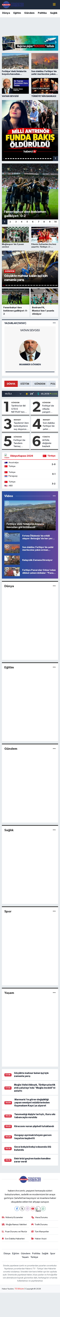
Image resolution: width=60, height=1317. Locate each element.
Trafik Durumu (41, 1224)
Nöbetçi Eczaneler (14, 1217)
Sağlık (53, 13)
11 (28, 158)
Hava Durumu (41, 1217)
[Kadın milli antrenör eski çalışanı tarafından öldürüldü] (30, 128)
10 (26, 158)
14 (36, 158)
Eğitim (17, 13)
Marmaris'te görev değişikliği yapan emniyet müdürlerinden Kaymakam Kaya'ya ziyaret (32, 1102)
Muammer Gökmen (30, 364)
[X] (22, 1208)
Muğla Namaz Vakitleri (16, 1224)
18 (45, 158)
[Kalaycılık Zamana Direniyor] (12, 560)
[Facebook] (17, 1208)
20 (50, 158)
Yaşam (9, 992)
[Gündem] (54, 749)
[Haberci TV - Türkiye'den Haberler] (13, 4)
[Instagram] (27, 1208)
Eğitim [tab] (25, 384)
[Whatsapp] (43, 1208)
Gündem (29, 13)
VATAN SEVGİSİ (30, 330)
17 (43, 158)
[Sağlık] (54, 830)
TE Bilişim (19, 1289)
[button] (56, 42)
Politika (42, 13)
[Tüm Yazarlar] (54, 323)
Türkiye (46, 437)
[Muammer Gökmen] (30, 350)
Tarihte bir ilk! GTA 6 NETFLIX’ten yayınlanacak (18, 409)
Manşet (17, 420)
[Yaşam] (54, 993)
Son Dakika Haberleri (15, 1239)
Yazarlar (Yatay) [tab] (15, 323)
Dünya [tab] (11, 384)
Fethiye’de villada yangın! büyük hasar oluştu (48, 409)
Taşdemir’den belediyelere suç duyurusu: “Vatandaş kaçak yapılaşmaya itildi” (21, 426)
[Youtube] (32, 1208)
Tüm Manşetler (42, 1232)
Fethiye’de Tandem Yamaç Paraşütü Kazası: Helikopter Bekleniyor (19, 443)
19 (48, 158)
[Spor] (54, 911)
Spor (8, 911)
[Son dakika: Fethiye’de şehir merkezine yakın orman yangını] (12, 548)
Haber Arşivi (40, 1239)
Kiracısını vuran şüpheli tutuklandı (34, 1126)
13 (33, 158)
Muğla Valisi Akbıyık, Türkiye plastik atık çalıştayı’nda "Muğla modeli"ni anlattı (34, 1088)
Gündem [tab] (39, 384)
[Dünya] (54, 586)
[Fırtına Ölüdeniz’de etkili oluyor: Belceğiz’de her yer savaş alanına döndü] (12, 537)
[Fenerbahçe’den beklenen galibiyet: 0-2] (30, 191)
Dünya (6, 13)
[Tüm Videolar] (54, 496)
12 (31, 158)
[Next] (38, 1208)
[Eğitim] (54, 667)
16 (41, 158)
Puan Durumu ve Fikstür (16, 1232)
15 (38, 158)
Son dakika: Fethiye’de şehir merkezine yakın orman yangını (49, 426)
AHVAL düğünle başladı (46, 443)
